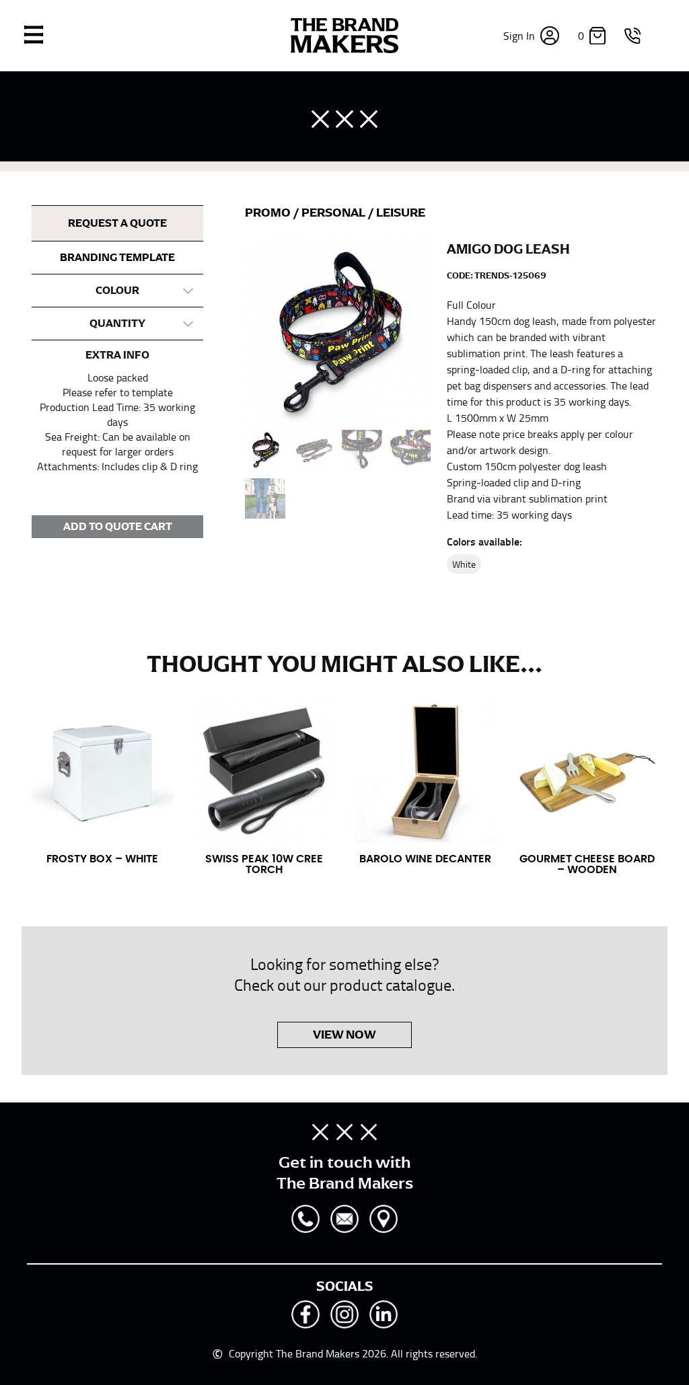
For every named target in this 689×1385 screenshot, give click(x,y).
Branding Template (117, 257)
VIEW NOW (344, 1034)
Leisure (400, 212)
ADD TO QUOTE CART (117, 526)
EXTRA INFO (117, 355)
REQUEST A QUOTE (117, 223)
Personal (334, 212)
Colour (117, 290)
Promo (269, 212)
